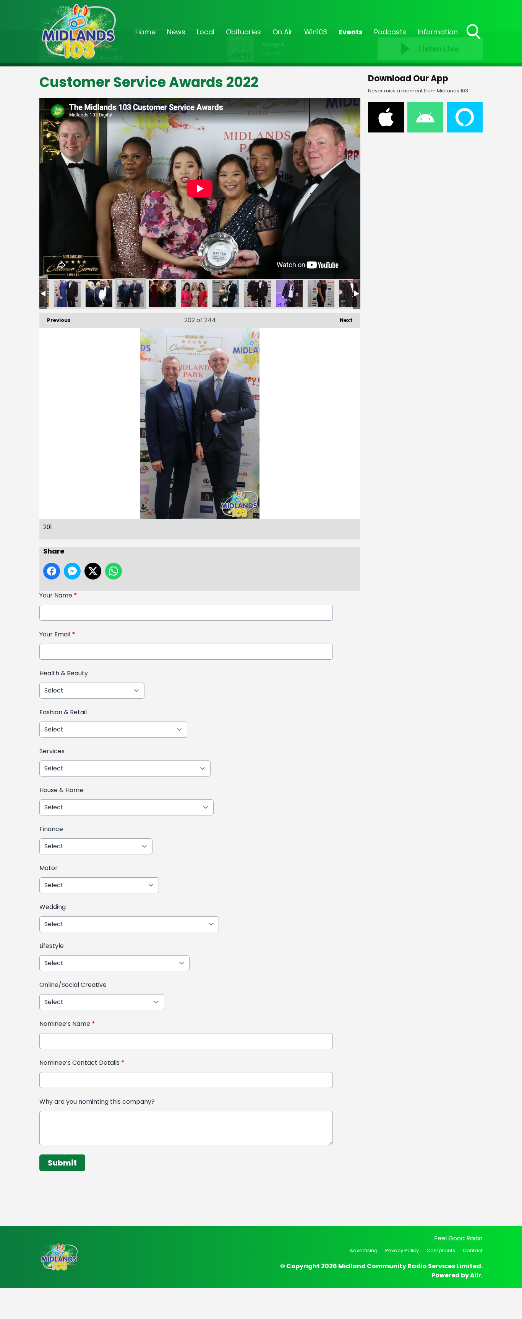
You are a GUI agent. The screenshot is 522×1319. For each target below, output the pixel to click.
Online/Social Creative (73, 984)
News (176, 32)
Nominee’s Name (67, 1023)
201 (99, 293)
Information (438, 32)
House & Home (61, 790)
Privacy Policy (402, 1250)
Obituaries (243, 32)
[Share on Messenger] (72, 571)
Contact (473, 1250)
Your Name (58, 595)
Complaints (440, 1250)
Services (52, 751)
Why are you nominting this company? (97, 1101)
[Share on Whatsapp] (113, 571)
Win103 (315, 32)
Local (205, 32)
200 (67, 293)
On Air (282, 32)
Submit (62, 1163)
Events (351, 32)
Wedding (52, 906)
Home (145, 32)
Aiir (475, 1275)
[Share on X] (92, 571)
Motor (48, 868)
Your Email (57, 634)
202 (162, 293)
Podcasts (390, 32)
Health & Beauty (63, 673)
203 (194, 293)
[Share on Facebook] (51, 571)
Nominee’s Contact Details (82, 1062)
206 (289, 293)
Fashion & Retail (63, 712)
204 (225, 293)
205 (257, 293)
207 (321, 293)
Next (342, 320)
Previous (55, 320)
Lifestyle (51, 945)
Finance (51, 829)
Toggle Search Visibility (474, 40)
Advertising (364, 1250)
